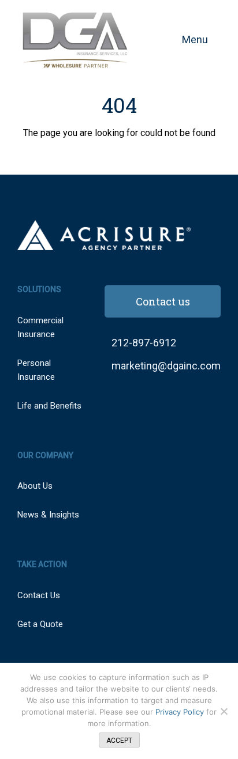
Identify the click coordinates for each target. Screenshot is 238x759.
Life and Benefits (49, 406)
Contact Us (38, 595)
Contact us (163, 301)
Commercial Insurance (40, 327)
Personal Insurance (36, 370)
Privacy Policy (180, 711)
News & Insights (48, 514)
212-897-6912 (143, 343)
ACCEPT (119, 741)
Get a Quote (40, 624)
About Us (35, 486)
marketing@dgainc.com (166, 366)
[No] (223, 711)
